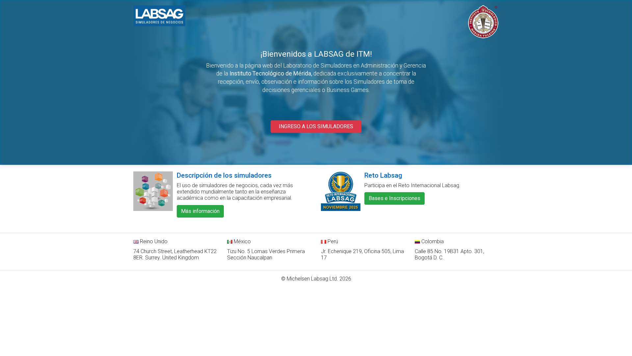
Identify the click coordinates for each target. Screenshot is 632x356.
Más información (200, 211)
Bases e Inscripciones (394, 198)
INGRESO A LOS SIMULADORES (316, 126)
